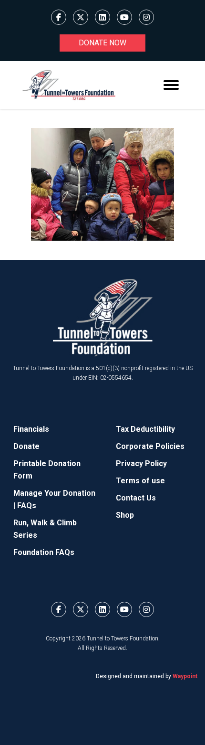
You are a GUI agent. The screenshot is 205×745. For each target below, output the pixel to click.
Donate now (102, 42)
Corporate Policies (150, 446)
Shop (125, 515)
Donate (26, 446)
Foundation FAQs (43, 552)
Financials (31, 429)
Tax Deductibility (145, 429)
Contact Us (136, 497)
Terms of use (140, 480)
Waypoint (185, 676)
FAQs (26, 505)
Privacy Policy (141, 463)
